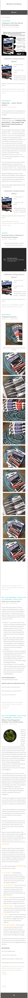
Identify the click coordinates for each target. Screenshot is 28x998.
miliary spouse (11, 702)
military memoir (13, 587)
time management (17, 970)
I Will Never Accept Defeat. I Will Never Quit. (12, 959)
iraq (2, 968)
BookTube (4, 233)
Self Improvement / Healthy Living (16, 597)
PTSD (20, 622)
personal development (7, 970)
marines (6, 968)
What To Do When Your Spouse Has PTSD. (11, 691)
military (10, 968)
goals (23, 966)
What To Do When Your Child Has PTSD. (11, 687)
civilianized (7, 89)
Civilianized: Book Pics (9, 317)
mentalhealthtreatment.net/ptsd (10, 679)
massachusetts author (7, 223)
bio (13, 111)
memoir (20, 585)
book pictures (8, 585)
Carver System (17, 966)
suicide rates (19, 704)
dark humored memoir (16, 89)
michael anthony (21, 91)
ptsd (17, 306)
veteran (3, 93)
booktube (21, 304)
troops (3, 706)
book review (8, 304)
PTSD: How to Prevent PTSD (11, 601)
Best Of (4, 597)
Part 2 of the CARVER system (8, 951)
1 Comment (4, 974)
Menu (15, 12)
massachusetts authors (10, 91)
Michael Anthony (14, 4)
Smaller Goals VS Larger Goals (9, 955)
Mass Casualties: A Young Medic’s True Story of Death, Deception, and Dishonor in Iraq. (13, 124)
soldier (14, 704)
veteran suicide (5, 589)
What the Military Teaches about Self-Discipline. (13, 962)
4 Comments (5, 708)
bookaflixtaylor (15, 304)
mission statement (16, 968)
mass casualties (14, 221)
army (6, 702)
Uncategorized (6, 20)
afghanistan (8, 966)
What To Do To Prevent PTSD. (9, 694)
